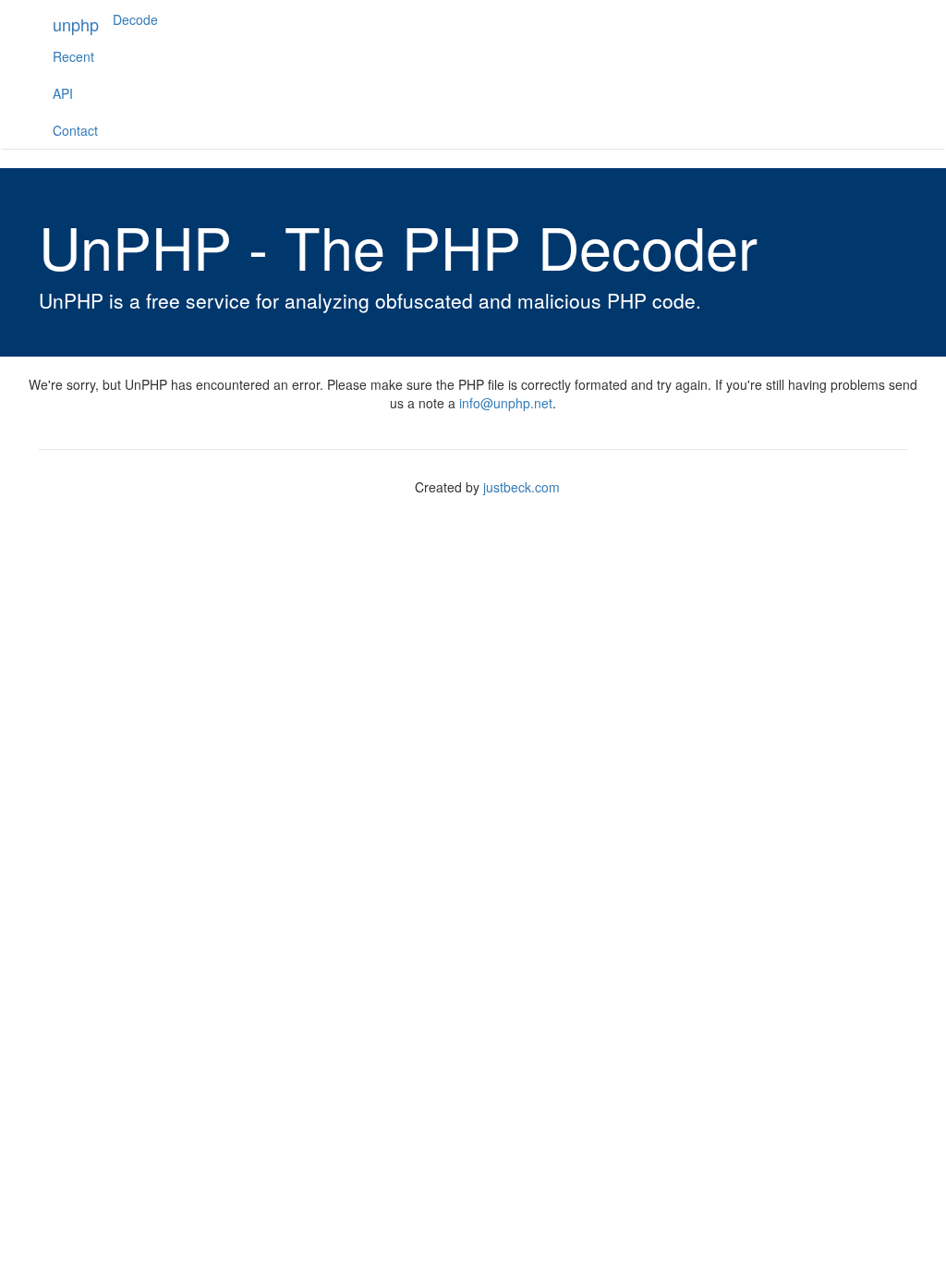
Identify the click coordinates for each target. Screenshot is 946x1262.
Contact (75, 130)
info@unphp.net (505, 403)
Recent (73, 56)
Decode (135, 19)
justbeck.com (521, 487)
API (63, 93)
